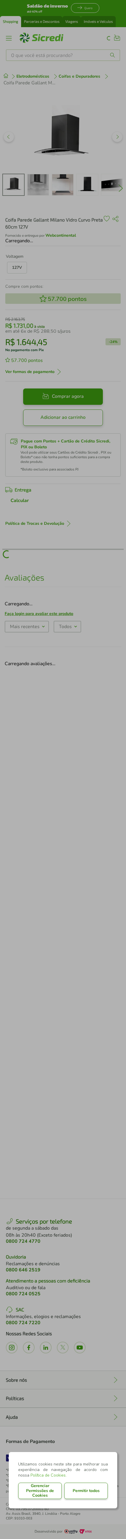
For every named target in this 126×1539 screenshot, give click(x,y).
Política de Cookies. (48, 1475)
